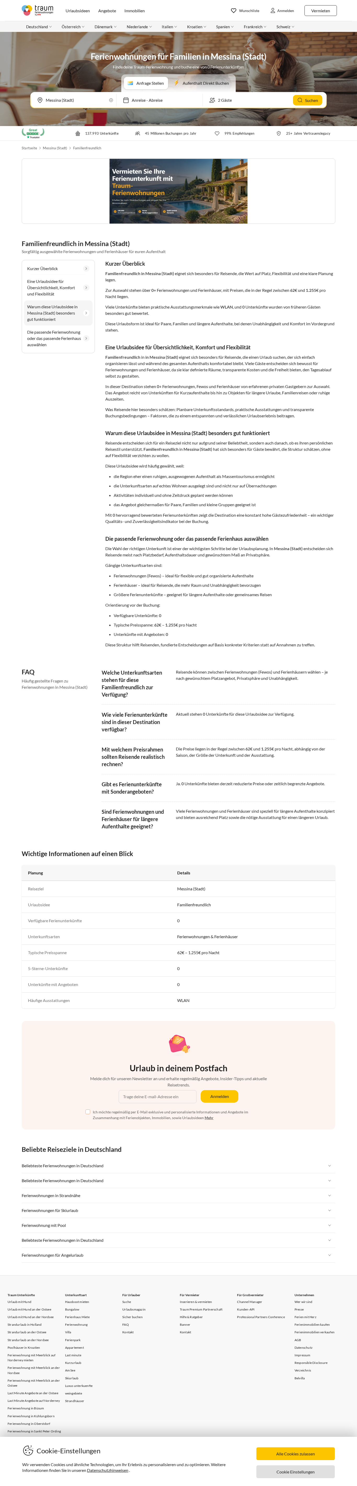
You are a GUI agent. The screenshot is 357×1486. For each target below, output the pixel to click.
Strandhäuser (74, 1401)
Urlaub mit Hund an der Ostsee (29, 1309)
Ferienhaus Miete (77, 1317)
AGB (298, 1340)
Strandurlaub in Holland (25, 1324)
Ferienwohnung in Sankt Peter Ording (34, 1431)
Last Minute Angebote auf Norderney (34, 1401)
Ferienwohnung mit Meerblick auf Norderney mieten (31, 1357)
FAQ (125, 1324)
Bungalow (72, 1309)
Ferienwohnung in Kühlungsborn (31, 1416)
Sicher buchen (132, 1317)
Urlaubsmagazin (134, 1309)
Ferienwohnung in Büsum (26, 1408)
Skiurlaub (72, 1378)
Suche (126, 1302)
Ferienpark (73, 1340)
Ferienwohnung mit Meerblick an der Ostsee (34, 1383)
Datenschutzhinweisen (107, 1470)
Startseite (29, 148)
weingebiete (73, 1393)
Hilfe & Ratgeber (191, 1317)
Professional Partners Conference (261, 1317)
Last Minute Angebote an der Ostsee (33, 1393)
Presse (299, 1309)
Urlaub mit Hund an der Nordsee (31, 1317)
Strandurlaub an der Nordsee (28, 1340)
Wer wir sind (303, 1302)
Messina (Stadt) (55, 148)
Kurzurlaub (73, 1363)
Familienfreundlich (87, 148)
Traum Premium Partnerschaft (201, 1309)
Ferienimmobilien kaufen (312, 1324)
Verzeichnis (303, 1370)
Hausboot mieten (77, 1302)
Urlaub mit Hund (19, 1302)
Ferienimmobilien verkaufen (315, 1332)
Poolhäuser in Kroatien (24, 1348)
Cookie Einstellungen (296, 1471)
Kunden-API (246, 1309)
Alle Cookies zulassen (295, 1453)
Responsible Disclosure (311, 1363)
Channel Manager (249, 1302)
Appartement (74, 1348)
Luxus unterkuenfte (79, 1386)
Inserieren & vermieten (196, 1302)
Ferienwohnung (76, 1324)
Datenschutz (304, 1348)
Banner (185, 1324)
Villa (68, 1332)
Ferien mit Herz (305, 1317)
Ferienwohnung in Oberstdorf (29, 1424)
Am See (70, 1370)
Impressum (302, 1355)
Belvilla (300, 1378)
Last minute (73, 1355)
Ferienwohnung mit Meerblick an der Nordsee (34, 1370)
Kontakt (128, 1332)
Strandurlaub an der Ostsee (27, 1332)
